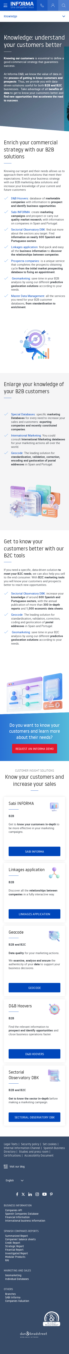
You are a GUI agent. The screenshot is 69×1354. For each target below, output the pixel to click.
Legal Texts (11, 1144)
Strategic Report (14, 1246)
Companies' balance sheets (20, 1239)
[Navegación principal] (5, 5)
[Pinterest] (51, 1194)
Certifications (12, 1155)
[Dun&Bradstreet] (33, 1334)
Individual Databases (17, 1279)
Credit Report (12, 1242)
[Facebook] (17, 1194)
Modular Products (15, 1257)
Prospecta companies (25, 261)
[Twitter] (23, 1194)
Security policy (30, 1144)
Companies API (13, 1210)
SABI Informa (12, 1297)
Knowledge (10, 16)
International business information (25, 1220)
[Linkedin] (30, 1194)
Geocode (17, 453)
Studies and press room (33, 1151)
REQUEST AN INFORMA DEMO (35, 749)
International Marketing (26, 435)
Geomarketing (21, 278)
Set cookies (50, 1144)
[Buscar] (63, 5)
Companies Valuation (17, 1301)
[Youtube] (44, 1194)
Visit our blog (17, 1166)
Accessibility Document (38, 1155)
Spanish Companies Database (22, 1213)
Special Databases (23, 414)
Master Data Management (27, 296)
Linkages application (24, 247)
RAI (7, 1260)
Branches (10, 1294)
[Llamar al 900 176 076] (42, 5)
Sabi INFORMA (20, 212)
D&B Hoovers (19, 198)
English (10, 1180)
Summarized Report (16, 1236)
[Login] (53, 5)
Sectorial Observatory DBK (28, 229)
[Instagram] (37, 1194)
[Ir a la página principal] (24, 5)
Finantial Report (14, 1249)
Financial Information (17, 1217)
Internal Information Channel (22, 1148)
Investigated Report (16, 1253)
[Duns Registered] (51, 1319)
